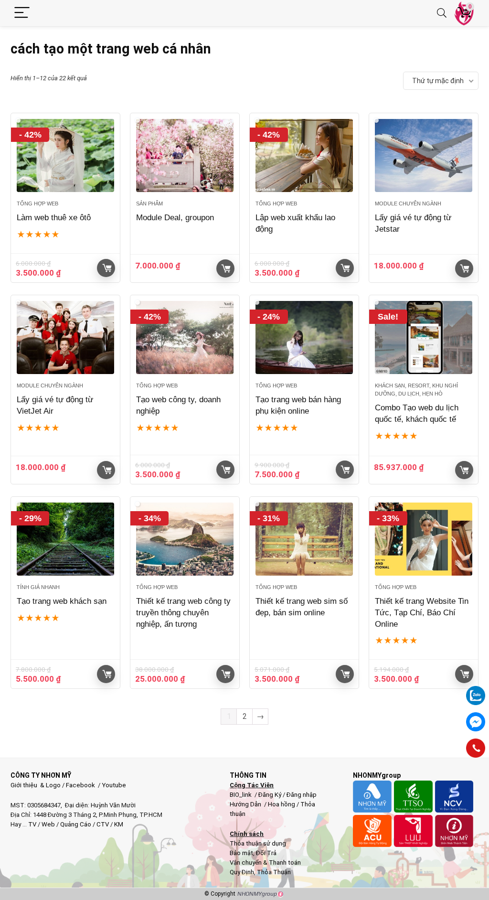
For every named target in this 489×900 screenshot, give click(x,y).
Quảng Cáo (75, 824)
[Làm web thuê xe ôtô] (65, 155)
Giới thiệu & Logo (36, 785)
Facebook (80, 785)
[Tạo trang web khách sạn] (65, 539)
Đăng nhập (302, 794)
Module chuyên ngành (408, 203)
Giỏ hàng (106, 268)
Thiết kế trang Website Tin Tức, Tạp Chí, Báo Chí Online (421, 613)
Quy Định (242, 872)
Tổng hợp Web (37, 203)
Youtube (114, 785)
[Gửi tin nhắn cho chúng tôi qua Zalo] (475, 690)
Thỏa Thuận (273, 872)
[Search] (441, 13)
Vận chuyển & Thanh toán (265, 862)
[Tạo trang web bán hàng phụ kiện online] (304, 337)
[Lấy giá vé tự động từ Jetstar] (423, 155)
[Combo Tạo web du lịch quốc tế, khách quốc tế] (423, 337)
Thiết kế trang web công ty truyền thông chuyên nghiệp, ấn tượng (183, 613)
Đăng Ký (270, 794)
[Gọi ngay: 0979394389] (475, 748)
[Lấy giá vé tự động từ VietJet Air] (65, 337)
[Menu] (22, 13)
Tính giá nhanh (38, 587)
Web (48, 824)
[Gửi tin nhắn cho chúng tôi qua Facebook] (475, 721)
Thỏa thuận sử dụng (258, 843)
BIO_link (241, 794)
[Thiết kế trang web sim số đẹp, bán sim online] (304, 539)
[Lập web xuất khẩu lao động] (304, 155)
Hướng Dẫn (246, 804)
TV (31, 824)
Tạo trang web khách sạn (61, 601)
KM (118, 824)
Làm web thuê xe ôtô (54, 217)
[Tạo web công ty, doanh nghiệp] (185, 337)
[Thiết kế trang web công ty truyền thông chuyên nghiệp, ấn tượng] (185, 539)
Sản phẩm (149, 203)
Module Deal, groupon (175, 217)
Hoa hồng (281, 804)
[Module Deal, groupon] (185, 155)
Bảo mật (241, 853)
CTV (102, 824)
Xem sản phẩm (464, 470)
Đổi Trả (266, 853)
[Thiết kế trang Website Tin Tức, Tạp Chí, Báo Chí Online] (423, 539)
